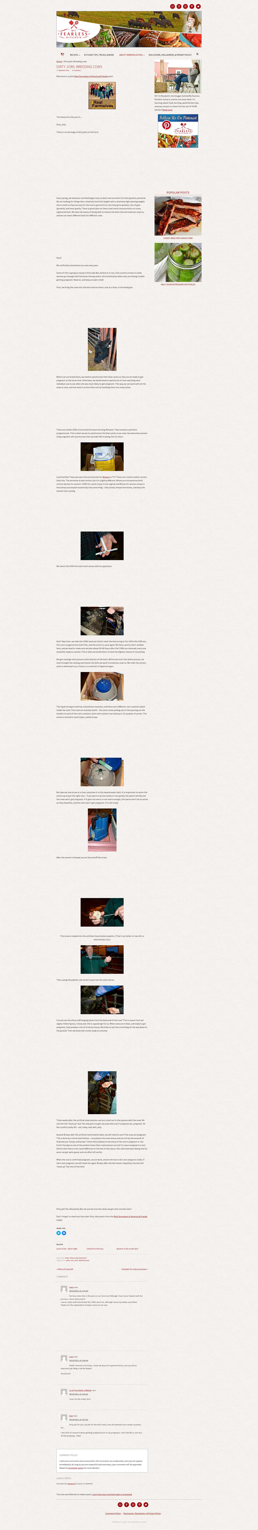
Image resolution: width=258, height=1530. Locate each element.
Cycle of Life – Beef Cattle (66, 1249)
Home (59, 61)
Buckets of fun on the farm (127, 1249)
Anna (71, 1287)
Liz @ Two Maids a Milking (80, 1390)
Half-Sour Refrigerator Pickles (178, 284)
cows (72, 1260)
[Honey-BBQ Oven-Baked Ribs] (178, 216)
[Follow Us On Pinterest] (178, 149)
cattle (68, 1260)
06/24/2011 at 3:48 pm (78, 1360)
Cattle (67, 1258)
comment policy (75, 1468)
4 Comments (76, 70)
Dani (71, 1416)
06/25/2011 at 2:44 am (78, 1394)
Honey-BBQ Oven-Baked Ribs (178, 238)
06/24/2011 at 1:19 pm (78, 1291)
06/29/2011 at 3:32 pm (78, 1419)
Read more (167, 109)
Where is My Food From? (78, 1258)
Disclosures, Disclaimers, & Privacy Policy (142, 1513)
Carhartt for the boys (95, 1249)
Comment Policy (113, 1513)
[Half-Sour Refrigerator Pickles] (178, 262)
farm (76, 1260)
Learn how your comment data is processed (112, 1494)
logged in (71, 1483)
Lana (71, 1356)
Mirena (106, 477)
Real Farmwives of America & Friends (91, 76)
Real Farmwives (84, 1260)
